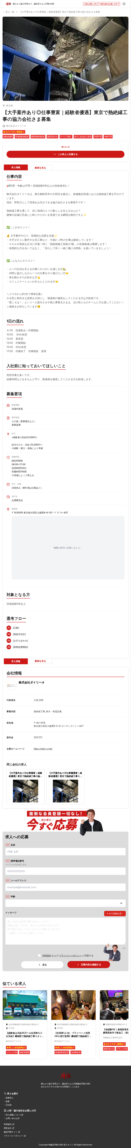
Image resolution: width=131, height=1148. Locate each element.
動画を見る (40, 167)
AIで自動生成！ (115, 913)
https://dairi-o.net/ (43, 748)
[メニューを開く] (124, 4)
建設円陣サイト (10, 1132)
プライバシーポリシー (70, 955)
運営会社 (8, 1128)
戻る (44, 964)
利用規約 (46, 955)
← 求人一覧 (8, 11)
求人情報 (15, 167)
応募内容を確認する (91, 964)
